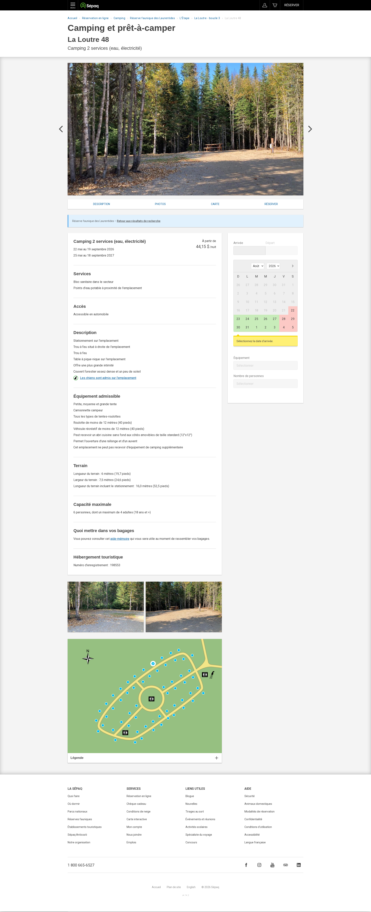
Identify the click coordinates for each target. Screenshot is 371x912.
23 (238, 319)
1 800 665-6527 (81, 865)
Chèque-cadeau (136, 803)
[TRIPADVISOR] (285, 865)
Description (101, 204)
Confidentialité (253, 819)
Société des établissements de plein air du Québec (89, 6)
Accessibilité (252, 834)
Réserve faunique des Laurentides (152, 18)
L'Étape (185, 18)
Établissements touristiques (85, 826)
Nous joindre (134, 834)
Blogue (190, 796)
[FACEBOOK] (246, 865)
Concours (191, 842)
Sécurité (249, 796)
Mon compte (134, 826)
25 (256, 319)
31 (247, 327)
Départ (270, 243)
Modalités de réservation (259, 811)
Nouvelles (191, 803)
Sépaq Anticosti (77, 834)
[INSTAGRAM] (259, 865)
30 (238, 327)
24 (247, 319)
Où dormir (74, 803)
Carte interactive (137, 819)
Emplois (131, 842)
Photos (160, 204)
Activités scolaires (197, 826)
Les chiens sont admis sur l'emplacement (108, 378)
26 (265, 319)
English (191, 887)
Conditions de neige (139, 811)
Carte (215, 204)
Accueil (72, 18)
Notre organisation (79, 842)
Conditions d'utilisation (258, 826)
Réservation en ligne (95, 18)
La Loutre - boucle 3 (207, 18)
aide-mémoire (119, 539)
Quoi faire (74, 796)
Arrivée (238, 243)
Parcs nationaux (77, 811)
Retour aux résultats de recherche (138, 221)
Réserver (291, 5)
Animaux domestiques (258, 803)
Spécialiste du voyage (199, 834)
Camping (119, 18)
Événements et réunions (200, 819)
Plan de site (174, 887)
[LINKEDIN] (298, 865)
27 (274, 319)
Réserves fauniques (80, 819)
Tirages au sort (195, 811)
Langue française (255, 842)
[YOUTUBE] (272, 865)
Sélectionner (245, 365)
